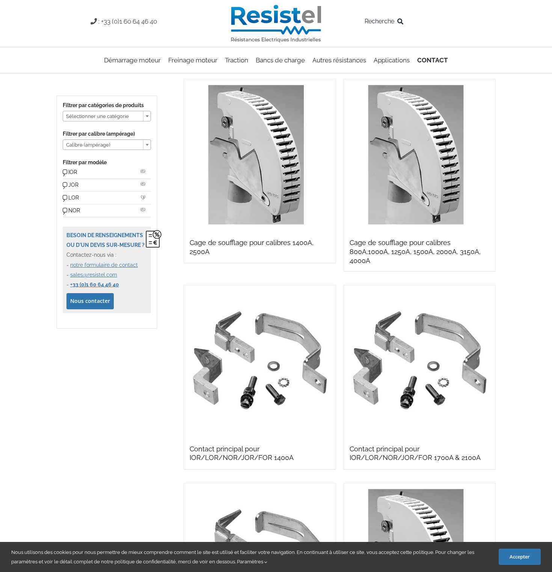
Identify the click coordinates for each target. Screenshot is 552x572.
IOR (72, 172)
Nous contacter (90, 300)
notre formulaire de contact (104, 265)
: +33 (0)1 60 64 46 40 (127, 21)
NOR (74, 210)
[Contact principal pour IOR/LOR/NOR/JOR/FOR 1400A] (259, 361)
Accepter (520, 556)
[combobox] (107, 116)
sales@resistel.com (93, 275)
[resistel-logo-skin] (276, 7)
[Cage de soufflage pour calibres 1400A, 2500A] (259, 155)
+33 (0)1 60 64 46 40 (94, 284)
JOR (73, 185)
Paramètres (250, 561)
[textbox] (107, 116)
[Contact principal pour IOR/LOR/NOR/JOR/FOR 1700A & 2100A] (419, 361)
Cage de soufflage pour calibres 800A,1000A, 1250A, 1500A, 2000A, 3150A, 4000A (415, 252)
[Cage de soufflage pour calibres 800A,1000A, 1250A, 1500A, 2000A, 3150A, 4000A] (419, 155)
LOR (73, 198)
